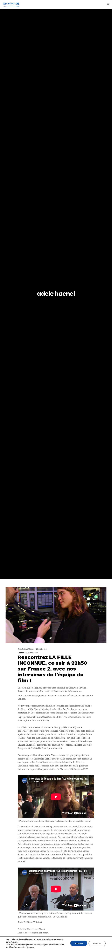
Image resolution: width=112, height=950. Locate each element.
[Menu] (107, 4)
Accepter (79, 943)
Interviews (29, 652)
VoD (36, 652)
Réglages (97, 943)
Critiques (21, 652)
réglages (30, 947)
